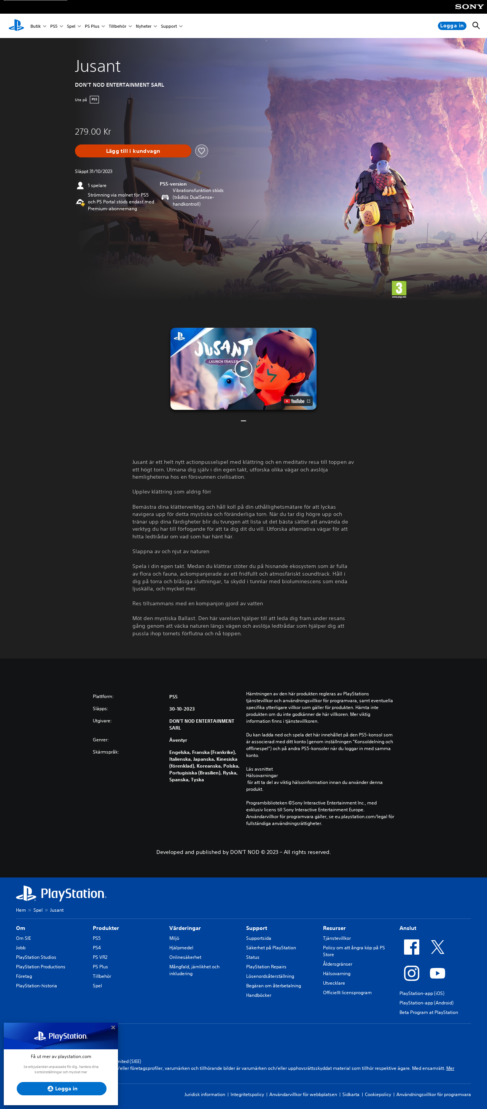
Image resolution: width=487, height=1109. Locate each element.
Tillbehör (117, 26)
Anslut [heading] (407, 928)
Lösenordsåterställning (270, 976)
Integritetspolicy (247, 1094)
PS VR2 (100, 957)
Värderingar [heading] (185, 928)
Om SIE (23, 938)
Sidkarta (351, 1094)
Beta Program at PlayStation (428, 1012)
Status (252, 957)
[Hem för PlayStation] (16, 26)
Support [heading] (256, 928)
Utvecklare (334, 983)
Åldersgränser (337, 964)
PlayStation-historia (36, 985)
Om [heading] (20, 928)
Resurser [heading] (334, 928)
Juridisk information (205, 1094)
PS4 (97, 947)
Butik (35, 26)
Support (169, 26)
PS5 (53, 26)
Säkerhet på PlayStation (271, 947)
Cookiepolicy (378, 1094)
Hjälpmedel (181, 947)
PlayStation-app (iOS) (421, 993)
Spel (71, 26)
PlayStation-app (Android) (426, 1003)
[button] (243, 369)
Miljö (174, 938)
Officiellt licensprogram (347, 992)
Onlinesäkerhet (185, 957)
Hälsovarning (336, 973)
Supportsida (258, 938)
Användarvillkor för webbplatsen (303, 1094)
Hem (21, 910)
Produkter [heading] (106, 928)
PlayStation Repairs (266, 966)
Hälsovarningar (262, 776)
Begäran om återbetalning (273, 985)
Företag (24, 976)
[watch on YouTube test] (297, 401)
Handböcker (258, 995)
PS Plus (92, 26)
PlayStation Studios (36, 957)
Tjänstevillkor (337, 938)
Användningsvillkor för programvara (433, 1094)
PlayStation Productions (40, 966)
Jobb (20, 947)
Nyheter (143, 26)
